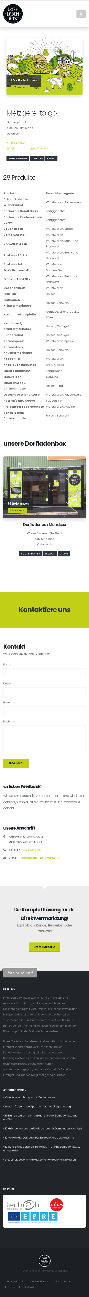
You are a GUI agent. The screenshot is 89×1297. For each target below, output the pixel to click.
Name (7, 664)
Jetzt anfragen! (44, 947)
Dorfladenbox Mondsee (44, 524)
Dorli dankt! (28, 1287)
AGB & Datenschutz (41, 1281)
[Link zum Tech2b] (23, 1205)
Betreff (7, 702)
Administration (14, 1281)
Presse (11, 1287)
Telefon (37, 158)
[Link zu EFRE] (33, 1217)
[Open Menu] (81, 14)
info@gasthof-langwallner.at (26, 148)
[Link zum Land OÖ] (56, 1205)
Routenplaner (17, 158)
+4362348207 (16, 143)
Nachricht (9, 721)
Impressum (65, 1281)
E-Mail (51, 158)
